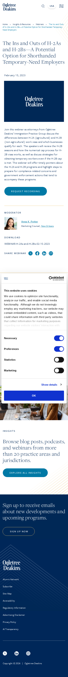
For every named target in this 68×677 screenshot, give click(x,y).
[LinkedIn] (44, 253)
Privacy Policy (9, 622)
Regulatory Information (14, 607)
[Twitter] (30, 253)
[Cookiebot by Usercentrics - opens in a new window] (49, 278)
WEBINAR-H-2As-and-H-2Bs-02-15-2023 (27, 244)
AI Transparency (10, 629)
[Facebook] (37, 253)
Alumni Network (11, 579)
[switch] (59, 349)
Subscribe (7, 586)
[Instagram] (28, 653)
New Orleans (47, 226)
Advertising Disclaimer (14, 615)
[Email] (51, 253)
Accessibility (9, 600)
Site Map (7, 593)
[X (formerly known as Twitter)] (5, 653)
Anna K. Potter (29, 221)
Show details (49, 384)
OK (34, 395)
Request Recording (25, 191)
